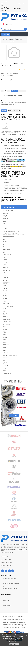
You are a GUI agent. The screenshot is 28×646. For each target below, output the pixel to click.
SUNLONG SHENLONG (7, 321)
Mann (8, 104)
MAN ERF (5, 298)
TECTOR (4, 221)
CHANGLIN (5, 252)
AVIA (4, 244)
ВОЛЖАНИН (5, 352)
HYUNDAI (5, 280)
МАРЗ (4, 368)
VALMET (5, 331)
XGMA (4, 339)
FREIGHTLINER (6, 265)
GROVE (4, 272)
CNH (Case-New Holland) (8, 216)
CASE (4, 251)
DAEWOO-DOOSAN (7, 254)
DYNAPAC (5, 260)
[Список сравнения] (26, 34)
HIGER (4, 274)
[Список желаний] (23, 34)
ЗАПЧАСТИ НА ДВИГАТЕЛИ (8, 210)
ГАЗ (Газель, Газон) (7, 354)
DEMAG (4, 257)
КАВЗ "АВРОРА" (6, 357)
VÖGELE (4, 334)
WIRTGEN (5, 337)
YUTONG (5, 342)
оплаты (11, 150)
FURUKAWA (5, 267)
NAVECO (5, 301)
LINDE (4, 293)
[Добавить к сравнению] (25, 91)
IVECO (4, 285)
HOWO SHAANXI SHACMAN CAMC (10, 233)
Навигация (6, 34)
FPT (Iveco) (5, 218)
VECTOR (4, 332)
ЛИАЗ (4, 363)
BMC (4, 246)
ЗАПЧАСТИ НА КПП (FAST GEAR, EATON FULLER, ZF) (13, 234)
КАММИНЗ (5, 213)
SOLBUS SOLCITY (6, 319)
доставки (23, 148)
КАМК (4, 360)
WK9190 (5, 102)
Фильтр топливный (21, 102)
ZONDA (4, 347)
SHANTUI (5, 313)
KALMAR (5, 290)
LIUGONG (5, 295)
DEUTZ (4, 226)
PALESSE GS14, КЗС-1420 (8, 306)
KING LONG (5, 292)
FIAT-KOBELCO (6, 262)
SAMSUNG (5, 308)
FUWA (4, 269)
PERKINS (5, 228)
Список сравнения (7, 607)
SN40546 (12, 104)
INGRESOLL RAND (6, 282)
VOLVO (4, 336)
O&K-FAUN (5, 305)
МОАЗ (4, 370)
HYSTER (4, 278)
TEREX (4, 326)
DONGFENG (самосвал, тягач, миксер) (11, 231)
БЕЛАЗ (4, 350)
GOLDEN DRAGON (6, 270)
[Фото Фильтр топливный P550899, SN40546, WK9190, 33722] (5, 126)
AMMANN (5, 241)
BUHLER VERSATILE (7, 249)
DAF (4, 256)
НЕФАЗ (4, 372)
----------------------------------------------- (8, 236)
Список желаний (6, 605)
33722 (14, 102)
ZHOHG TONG (6, 345)
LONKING (5, 296)
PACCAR (4, 220)
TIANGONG (5, 327)
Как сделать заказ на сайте (9, 578)
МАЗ (4, 367)
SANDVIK (5, 309)
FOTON (4, 264)
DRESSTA (5, 259)
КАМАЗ (4, 358)
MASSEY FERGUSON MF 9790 (9, 300)
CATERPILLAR (6, 225)
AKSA (4, 239)
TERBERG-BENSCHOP (7, 324)
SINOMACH (5, 316)
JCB (4, 287)
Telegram (19, 8)
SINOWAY (5, 318)
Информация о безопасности (10, 588)
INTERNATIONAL (6, 283)
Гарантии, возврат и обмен (9, 581)
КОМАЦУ (5, 362)
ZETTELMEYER (6, 344)
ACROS (4, 238)
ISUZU (4, 223)
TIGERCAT (5, 329)
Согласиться (14, 644)
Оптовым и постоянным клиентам (11, 583)
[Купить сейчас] (19, 91)
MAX (15, 8)
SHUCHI (4, 314)
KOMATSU (5, 212)
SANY (4, 311)
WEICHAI (5, 215)
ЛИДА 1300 (5, 365)
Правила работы (7, 586)
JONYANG (5, 288)
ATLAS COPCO (6, 243)
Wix (15, 104)
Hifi (2, 104)
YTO (4, 341)
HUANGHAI (5, 277)
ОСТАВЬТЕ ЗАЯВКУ (15, 166)
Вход (4, 597)
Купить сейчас (14, 415)
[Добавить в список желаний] (22, 91)
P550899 (5, 104)
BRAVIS (4, 247)
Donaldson (10, 102)
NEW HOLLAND (6, 303)
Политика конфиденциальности (10, 590)
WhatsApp (3, 10)
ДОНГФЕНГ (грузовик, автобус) (10, 355)
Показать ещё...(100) (7, 373)
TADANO (5, 323)
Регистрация (6, 600)
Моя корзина (6, 602)
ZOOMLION (5, 349)
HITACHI (5, 275)
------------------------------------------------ (8, 229)
